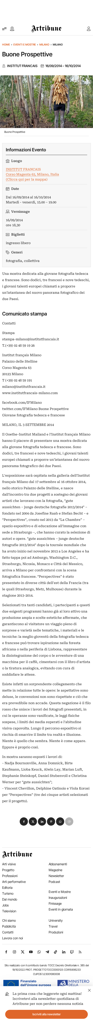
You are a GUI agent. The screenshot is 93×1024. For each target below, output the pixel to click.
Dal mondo (9, 899)
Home (6, 44)
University (56, 920)
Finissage (55, 903)
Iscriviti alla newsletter (46, 1014)
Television (9, 911)
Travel (53, 926)
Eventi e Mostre (24, 44)
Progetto (8, 870)
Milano (44, 44)
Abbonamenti (58, 864)
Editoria (7, 888)
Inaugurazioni (58, 898)
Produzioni (56, 932)
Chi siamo (9, 920)
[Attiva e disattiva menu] (4, 28)
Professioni (10, 876)
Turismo (7, 893)
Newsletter (56, 876)
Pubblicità (9, 926)
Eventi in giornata (61, 909)
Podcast (54, 882)
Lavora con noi (12, 938)
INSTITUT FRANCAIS (22, 66)
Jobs (5, 905)
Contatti (7, 932)
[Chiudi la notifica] (89, 989)
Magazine (55, 870)
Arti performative (14, 882)
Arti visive (9, 864)
